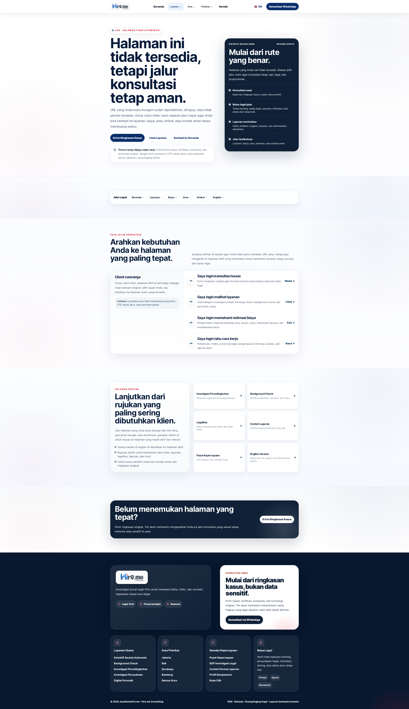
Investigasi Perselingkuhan (130, 669)
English (217, 197)
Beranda (159, 6)
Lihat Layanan (157, 137)
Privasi (262, 677)
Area (191, 6)
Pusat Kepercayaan (221, 657)
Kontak (223, 6)
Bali (164, 663)
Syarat (275, 677)
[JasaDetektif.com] (120, 6)
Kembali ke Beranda (186, 137)
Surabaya (167, 669)
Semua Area (169, 680)
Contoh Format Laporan (224, 669)
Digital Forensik (123, 680)
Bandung (167, 674)
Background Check (126, 663)
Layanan (175, 6)
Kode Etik (215, 680)
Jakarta (166, 657)
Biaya (171, 197)
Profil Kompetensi (220, 674)
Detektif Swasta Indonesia (130, 657)
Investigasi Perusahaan (128, 674)
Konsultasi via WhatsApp (244, 619)
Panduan (207, 6)
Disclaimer (265, 685)
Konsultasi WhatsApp (282, 6)
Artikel (201, 197)
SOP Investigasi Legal (222, 663)
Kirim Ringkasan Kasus (127, 137)
